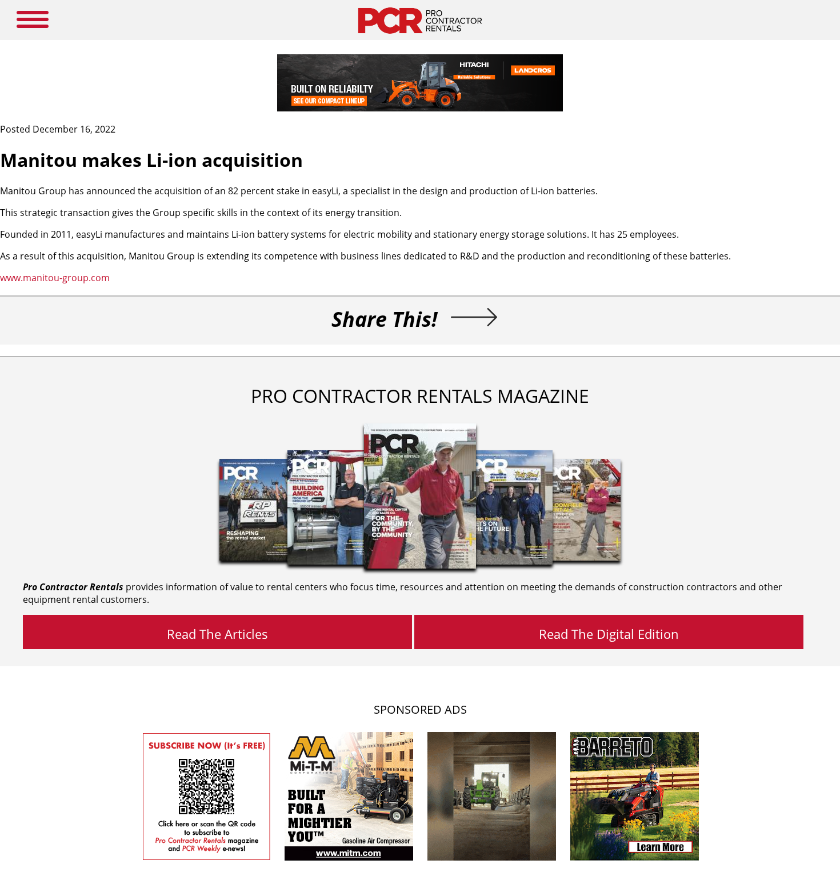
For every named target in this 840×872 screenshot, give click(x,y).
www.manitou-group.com (55, 277)
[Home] (420, 36)
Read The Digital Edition (609, 633)
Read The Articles (217, 633)
